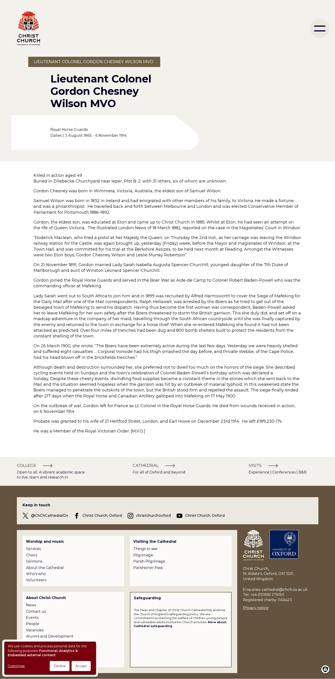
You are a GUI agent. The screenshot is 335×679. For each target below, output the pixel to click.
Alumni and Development (50, 636)
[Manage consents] (325, 669)
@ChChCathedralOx (49, 515)
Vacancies (35, 630)
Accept (81, 666)
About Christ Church (46, 598)
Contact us (36, 611)
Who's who (36, 574)
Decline (60, 666)
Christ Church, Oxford (102, 515)
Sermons (34, 561)
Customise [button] (16, 666)
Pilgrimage (143, 555)
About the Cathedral (45, 568)
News (31, 605)
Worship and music (45, 541)
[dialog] (50, 658)
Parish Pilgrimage (149, 561)
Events (32, 617)
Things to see (145, 549)
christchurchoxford (153, 515)
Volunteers (36, 580)
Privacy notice (255, 608)
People (32, 624)
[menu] (319, 28)
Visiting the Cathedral (154, 541)
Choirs (31, 555)
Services (33, 549)
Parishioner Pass (148, 568)
